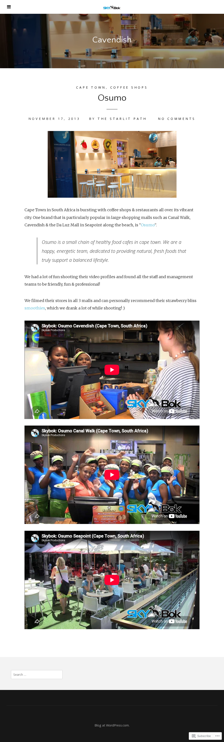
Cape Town (91, 87)
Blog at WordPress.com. (112, 725)
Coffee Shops (129, 87)
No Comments (177, 119)
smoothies (34, 308)
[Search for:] (37, 674)
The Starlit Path (122, 119)
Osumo (112, 98)
